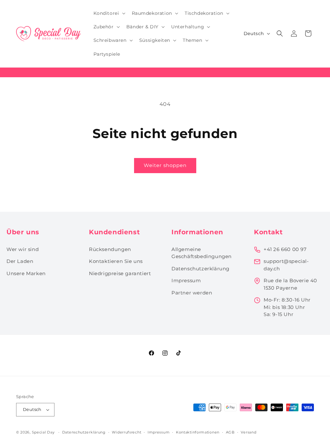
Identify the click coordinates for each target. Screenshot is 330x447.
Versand (248, 432)
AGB (230, 432)
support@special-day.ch (286, 265)
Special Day (43, 432)
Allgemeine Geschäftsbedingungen (201, 253)
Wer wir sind (22, 249)
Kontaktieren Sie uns (116, 261)
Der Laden (19, 261)
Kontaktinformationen (197, 432)
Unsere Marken (26, 273)
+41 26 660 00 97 (285, 249)
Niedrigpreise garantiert (120, 273)
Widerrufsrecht (126, 432)
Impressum (186, 280)
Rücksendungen (110, 249)
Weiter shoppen (165, 165)
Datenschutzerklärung (200, 268)
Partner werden (191, 293)
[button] (109, 13)
